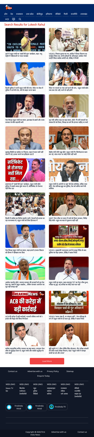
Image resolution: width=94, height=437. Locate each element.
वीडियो (58, 14)
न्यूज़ (34, 388)
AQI (7, 19)
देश (12, 14)
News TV (9, 388)
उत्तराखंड (83, 14)
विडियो (35, 393)
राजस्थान (19, 14)
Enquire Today (43, 376)
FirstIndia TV (60, 406)
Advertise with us (35, 371)
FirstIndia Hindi (19, 407)
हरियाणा (49, 14)
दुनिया (35, 391)
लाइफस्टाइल (51, 388)
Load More (47, 361)
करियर (49, 393)
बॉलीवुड (40, 14)
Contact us (12, 371)
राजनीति (74, 14)
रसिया (63, 391)
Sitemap (70, 371)
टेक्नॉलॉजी (22, 393)
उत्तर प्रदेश (29, 14)
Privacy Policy (53, 371)
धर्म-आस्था (64, 393)
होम (5, 14)
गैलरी (66, 14)
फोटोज (49, 391)
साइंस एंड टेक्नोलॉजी (78, 395)
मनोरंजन (22, 391)
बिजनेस (22, 388)
